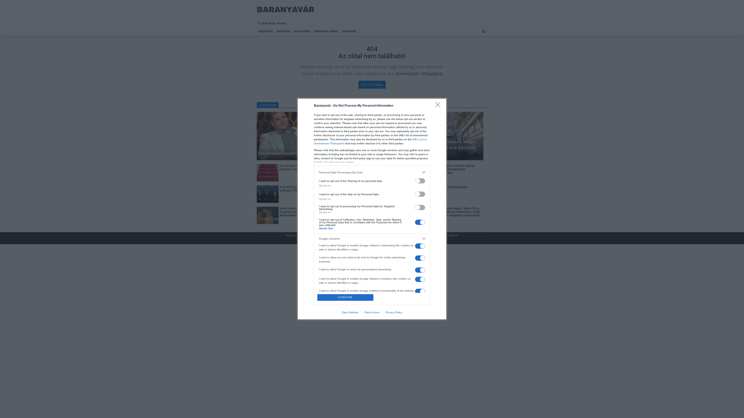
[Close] (439, 106)
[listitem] (372, 172)
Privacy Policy (394, 312)
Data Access (372, 312)
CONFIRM (345, 297)
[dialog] (372, 209)
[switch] (420, 180)
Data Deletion (350, 312)
